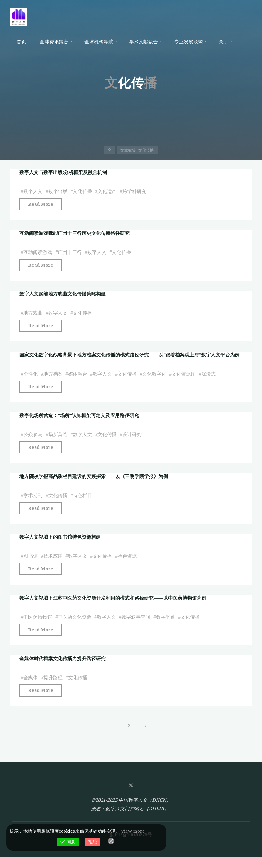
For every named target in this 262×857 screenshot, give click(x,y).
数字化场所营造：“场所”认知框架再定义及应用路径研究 (79, 415)
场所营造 (57, 434)
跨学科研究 (134, 191)
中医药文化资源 (74, 617)
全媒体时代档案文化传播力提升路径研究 (62, 658)
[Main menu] (246, 16)
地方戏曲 (32, 313)
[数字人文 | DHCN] (18, 16)
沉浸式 (208, 373)
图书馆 (30, 556)
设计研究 (132, 434)
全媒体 (30, 677)
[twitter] (131, 785)
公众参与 (32, 434)
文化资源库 (184, 373)
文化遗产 (107, 191)
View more (133, 831)
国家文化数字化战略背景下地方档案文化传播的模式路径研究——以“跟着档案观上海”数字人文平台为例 (129, 354)
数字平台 (165, 617)
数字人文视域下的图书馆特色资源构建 (60, 536)
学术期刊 (32, 495)
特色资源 (127, 556)
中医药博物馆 (37, 617)
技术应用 (53, 556)
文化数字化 (154, 373)
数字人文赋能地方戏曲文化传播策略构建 (62, 293)
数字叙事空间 (135, 617)
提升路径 (53, 677)
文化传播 (82, 191)
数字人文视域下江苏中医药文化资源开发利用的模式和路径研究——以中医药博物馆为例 (112, 597)
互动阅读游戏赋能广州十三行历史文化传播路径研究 (74, 233)
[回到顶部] (237, 832)
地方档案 (53, 373)
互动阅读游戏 (37, 252)
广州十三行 (70, 252)
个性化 (30, 373)
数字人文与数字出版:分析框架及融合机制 (63, 172)
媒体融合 (77, 373)
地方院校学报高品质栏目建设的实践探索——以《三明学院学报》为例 (93, 476)
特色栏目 (82, 495)
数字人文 (32, 191)
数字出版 (57, 191)
